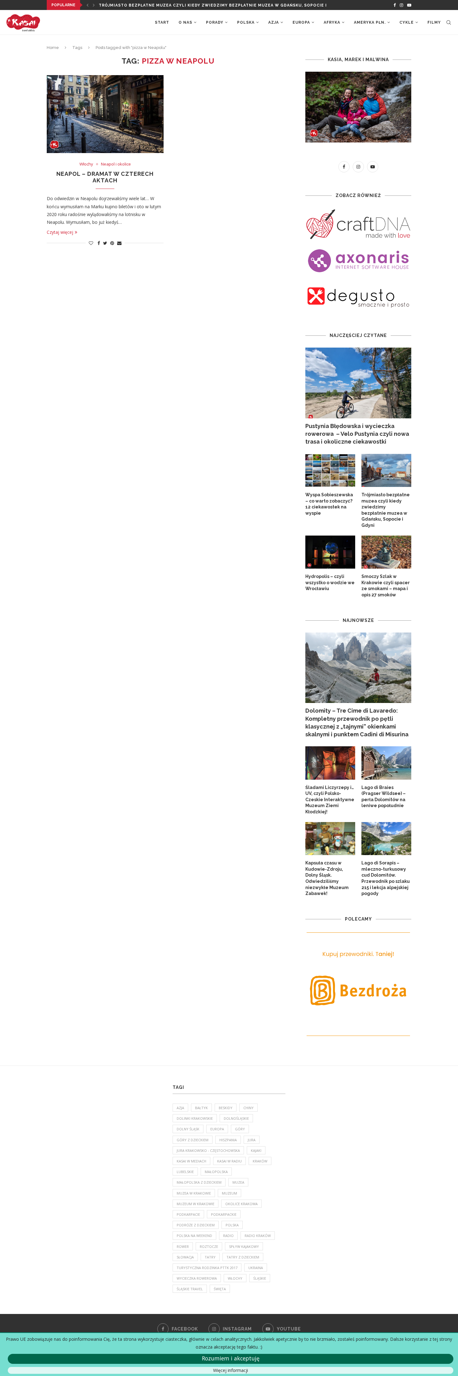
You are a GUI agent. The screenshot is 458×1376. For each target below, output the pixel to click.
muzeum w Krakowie (195, 1203)
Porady (214, 22)
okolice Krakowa (241, 1203)
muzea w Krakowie (194, 1193)
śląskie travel (190, 1289)
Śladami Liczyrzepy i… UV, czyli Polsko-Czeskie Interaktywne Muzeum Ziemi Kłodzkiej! (329, 799)
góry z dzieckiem (192, 1140)
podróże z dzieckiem (196, 1225)
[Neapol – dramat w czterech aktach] (105, 114)
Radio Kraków (258, 1235)
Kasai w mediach (191, 1161)
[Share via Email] (119, 243)
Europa (301, 22)
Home (53, 47)
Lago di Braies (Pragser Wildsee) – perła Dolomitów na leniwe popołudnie (383, 796)
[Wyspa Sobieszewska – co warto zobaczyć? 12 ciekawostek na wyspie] (330, 470)
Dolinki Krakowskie (195, 1118)
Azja (273, 22)
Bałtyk (201, 1107)
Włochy (86, 164)
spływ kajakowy (244, 1246)
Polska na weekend (194, 1235)
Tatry (210, 1257)
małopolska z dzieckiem (199, 1182)
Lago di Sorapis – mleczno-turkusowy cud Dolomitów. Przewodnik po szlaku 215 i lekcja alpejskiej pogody (385, 878)
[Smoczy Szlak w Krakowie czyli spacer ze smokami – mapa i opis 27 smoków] (386, 552)
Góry (240, 1129)
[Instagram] (401, 5)
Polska (246, 22)
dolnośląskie (236, 1118)
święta (220, 1289)
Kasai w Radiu (229, 1161)
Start (162, 22)
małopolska (216, 1171)
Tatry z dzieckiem (243, 1257)
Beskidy (225, 1107)
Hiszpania (228, 1140)
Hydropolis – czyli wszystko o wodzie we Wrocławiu (330, 582)
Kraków (260, 1161)
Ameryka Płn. (370, 22)
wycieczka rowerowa (197, 1278)
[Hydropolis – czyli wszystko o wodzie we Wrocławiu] (330, 552)
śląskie (259, 1278)
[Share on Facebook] (99, 243)
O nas (185, 22)
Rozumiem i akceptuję (231, 1358)
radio (228, 1235)
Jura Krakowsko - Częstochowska (208, 1150)
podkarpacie (188, 1214)
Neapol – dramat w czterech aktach (105, 177)
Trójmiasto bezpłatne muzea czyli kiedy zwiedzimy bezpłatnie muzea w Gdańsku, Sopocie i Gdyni (385, 510)
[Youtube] (409, 5)
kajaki (256, 1150)
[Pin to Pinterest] (112, 243)
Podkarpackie (223, 1214)
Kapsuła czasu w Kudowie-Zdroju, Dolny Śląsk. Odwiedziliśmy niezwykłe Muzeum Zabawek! (327, 878)
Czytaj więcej (60, 232)
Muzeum (229, 1193)
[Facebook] (395, 5)
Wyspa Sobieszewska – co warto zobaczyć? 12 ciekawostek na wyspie (329, 504)
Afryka (332, 22)
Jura (251, 1140)
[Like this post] (91, 243)
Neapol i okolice (116, 164)
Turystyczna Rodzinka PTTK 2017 (207, 1267)
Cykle (406, 22)
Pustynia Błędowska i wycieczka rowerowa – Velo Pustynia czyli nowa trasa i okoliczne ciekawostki (357, 434)
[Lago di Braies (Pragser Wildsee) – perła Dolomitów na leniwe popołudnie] (386, 763)
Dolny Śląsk (188, 1129)
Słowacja (185, 1257)
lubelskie (185, 1171)
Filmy (434, 22)
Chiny (248, 1107)
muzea (238, 1182)
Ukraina (255, 1267)
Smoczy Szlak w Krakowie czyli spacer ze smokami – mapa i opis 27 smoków (385, 585)
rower (183, 1246)
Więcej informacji (230, 1370)
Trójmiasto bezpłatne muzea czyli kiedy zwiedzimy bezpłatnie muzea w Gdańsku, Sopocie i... (215, 5)
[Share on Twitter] (105, 243)
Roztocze (209, 1246)
